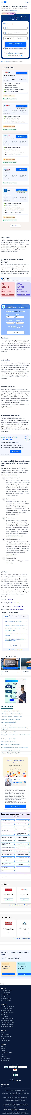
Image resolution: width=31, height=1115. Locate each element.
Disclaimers (4, 877)
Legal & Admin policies (6, 1052)
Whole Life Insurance (6, 834)
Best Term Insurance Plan (17, 609)
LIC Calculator (5, 870)
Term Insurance (15, 603)
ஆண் (6, 23)
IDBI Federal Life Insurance (24, 895)
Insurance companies (6, 1036)
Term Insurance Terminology (8, 847)
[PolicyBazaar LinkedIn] (17, 1080)
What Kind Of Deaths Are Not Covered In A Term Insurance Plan (15, 629)
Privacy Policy (11, 53)
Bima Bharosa (7, 1086)
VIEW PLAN (7, 294)
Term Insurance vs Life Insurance (21, 834)
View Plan (15, 451)
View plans (9, 974)
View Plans (15, 332)
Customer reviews (5, 1034)
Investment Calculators (8, 1006)
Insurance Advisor (5, 860)
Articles (3, 1032)
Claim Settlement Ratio (21, 851)
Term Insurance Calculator (22, 827)
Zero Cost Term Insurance (22, 857)
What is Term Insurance (7, 837)
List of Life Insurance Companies (21, 905)
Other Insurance (7, 1000)
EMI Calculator (5, 867)
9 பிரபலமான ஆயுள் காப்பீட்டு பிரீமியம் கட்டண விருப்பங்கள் (14, 747)
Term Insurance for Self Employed (7, 851)
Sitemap (3, 1048)
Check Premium (21, 73)
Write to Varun (15, 806)
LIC (17, 867)
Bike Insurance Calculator (7, 1026)
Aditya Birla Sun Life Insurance (8, 895)
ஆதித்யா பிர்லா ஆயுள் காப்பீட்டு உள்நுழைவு (10, 719)
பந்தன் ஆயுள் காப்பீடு (6, 725)
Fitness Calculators (7, 1008)
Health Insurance (7, 998)
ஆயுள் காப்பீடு (6, 61)
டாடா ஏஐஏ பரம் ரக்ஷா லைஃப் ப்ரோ (8, 722)
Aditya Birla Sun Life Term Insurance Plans (8, 928)
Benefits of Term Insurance (22, 843)
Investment (5, 996)
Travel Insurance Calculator (7, 1022)
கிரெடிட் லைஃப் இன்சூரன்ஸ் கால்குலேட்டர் (10, 753)
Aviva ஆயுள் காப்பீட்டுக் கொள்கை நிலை (10, 744)
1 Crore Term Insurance (7, 820)
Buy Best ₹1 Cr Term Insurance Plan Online (15, 625)
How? (15, 616)
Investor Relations (5, 1060)
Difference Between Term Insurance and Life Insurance (15, 634)
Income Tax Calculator (6, 1010)
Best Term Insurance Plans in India (13, 621)
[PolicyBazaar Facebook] (10, 1080)
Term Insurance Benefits (16, 606)
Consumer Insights (5, 1040)
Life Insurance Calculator (22, 837)
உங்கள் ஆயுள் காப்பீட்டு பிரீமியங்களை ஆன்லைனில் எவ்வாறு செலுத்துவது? (14, 728)
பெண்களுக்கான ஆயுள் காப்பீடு (8, 738)
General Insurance (7, 990)
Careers (3, 1050)
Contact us (3, 1056)
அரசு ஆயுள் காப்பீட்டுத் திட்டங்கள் (8, 741)
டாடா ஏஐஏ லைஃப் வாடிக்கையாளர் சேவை (10, 711)
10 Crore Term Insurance (7, 854)
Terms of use (16, 53)
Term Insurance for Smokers (22, 854)
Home (2, 61)
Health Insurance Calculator (7, 1020)
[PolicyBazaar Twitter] (13, 1080)
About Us (3, 1046)
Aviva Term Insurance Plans (24, 928)
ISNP (2, 1054)
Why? (24, 616)
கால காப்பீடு (10, 599)
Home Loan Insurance (21, 860)
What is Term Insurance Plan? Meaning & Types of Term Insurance (15, 639)
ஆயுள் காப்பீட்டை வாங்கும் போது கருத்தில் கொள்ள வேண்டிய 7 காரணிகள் (15, 735)
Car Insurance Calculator (7, 1024)
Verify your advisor (5, 1058)
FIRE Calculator (20, 864)
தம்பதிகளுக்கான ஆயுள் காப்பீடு (8, 732)
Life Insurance (5, 830)
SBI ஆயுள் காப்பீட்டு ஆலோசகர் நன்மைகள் (11, 750)
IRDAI (2, 1086)
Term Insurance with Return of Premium (22, 830)
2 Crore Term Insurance (21, 840)
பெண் (15, 23)
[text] (21, 768)
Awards (3, 1038)
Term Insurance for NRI (21, 823)
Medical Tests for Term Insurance (21, 847)
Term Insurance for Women (7, 823)
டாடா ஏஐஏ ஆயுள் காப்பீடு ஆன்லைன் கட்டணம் (11, 716)
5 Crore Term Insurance (7, 840)
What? (6, 616)
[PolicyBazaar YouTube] (20, 1080)
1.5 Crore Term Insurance (7, 857)
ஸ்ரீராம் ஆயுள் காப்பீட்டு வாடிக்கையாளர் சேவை (11, 713)
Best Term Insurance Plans (23, 938)
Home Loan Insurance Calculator (6, 864)
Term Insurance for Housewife (6, 844)
